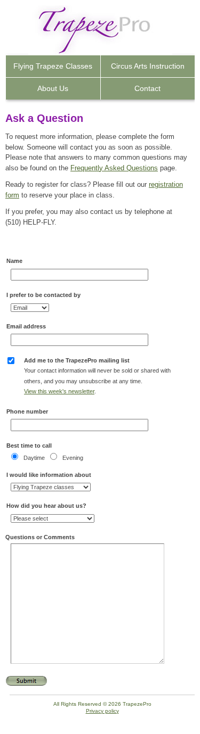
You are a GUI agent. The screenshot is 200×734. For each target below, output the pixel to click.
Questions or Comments (40, 537)
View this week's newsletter (59, 391)
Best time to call (29, 445)
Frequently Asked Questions (114, 168)
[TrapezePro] (73, 32)
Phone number (27, 411)
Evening (72, 458)
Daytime (34, 458)
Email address (26, 326)
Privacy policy (102, 711)
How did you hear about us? (46, 505)
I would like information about (48, 475)
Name (14, 261)
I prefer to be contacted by (43, 295)
